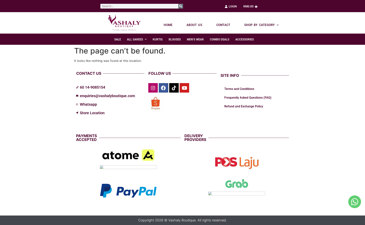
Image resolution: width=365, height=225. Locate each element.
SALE (117, 39)
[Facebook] (163, 88)
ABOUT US (194, 25)
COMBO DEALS (219, 39)
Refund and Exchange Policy (243, 106)
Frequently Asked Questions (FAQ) (247, 97)
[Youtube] (184, 88)
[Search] (180, 6)
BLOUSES (175, 39)
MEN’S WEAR (195, 39)
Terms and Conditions (239, 89)
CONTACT (223, 25)
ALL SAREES (135, 39)
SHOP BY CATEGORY (259, 25)
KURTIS (158, 39)
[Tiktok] (174, 88)
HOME (168, 25)
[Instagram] (153, 88)
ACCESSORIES (244, 39)
